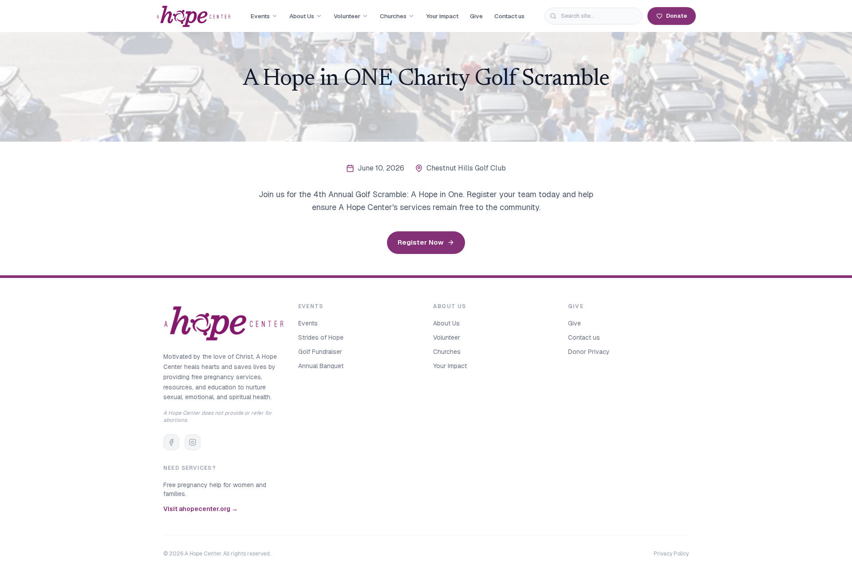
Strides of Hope (320, 337)
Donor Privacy (589, 352)
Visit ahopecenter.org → (200, 509)
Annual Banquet (320, 366)
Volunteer (347, 16)
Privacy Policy (671, 553)
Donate (676, 16)
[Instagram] (193, 442)
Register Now (421, 242)
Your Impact (442, 16)
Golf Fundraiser (320, 352)
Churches (393, 16)
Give (476, 16)
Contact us (509, 16)
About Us (301, 16)
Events (260, 16)
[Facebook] (171, 442)
